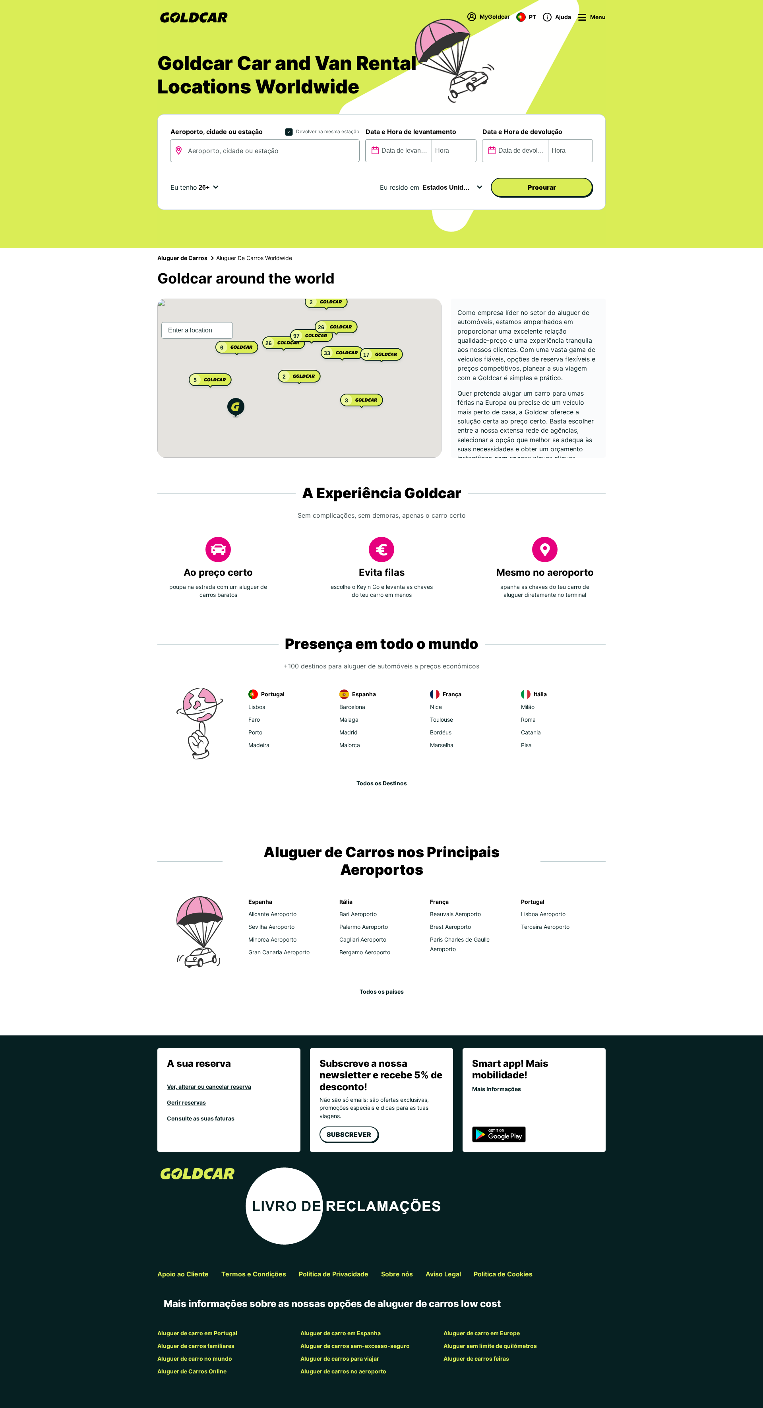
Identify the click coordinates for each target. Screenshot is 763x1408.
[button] (235, 409)
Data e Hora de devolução (522, 132)
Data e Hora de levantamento (411, 132)
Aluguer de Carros (182, 257)
